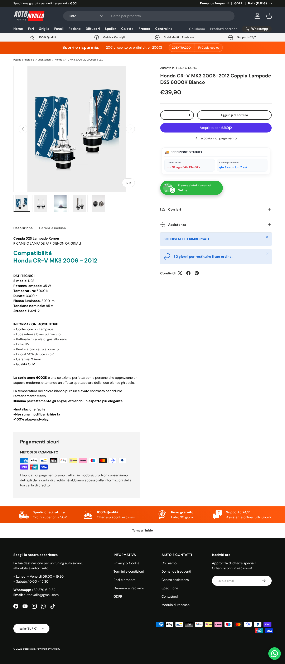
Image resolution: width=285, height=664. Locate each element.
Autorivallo (167, 68)
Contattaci (169, 596)
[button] (269, 15)
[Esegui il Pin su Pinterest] (197, 273)
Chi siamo (197, 29)
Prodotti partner (223, 29)
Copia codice (210, 47)
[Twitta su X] (180, 273)
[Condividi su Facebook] (188, 273)
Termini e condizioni (128, 571)
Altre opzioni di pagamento (216, 138)
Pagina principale (23, 59)
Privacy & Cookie (126, 563)
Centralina (163, 29)
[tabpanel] (76, 329)
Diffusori (93, 29)
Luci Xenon (44, 59)
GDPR (238, 3)
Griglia (44, 29)
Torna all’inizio (142, 530)
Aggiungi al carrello (234, 115)
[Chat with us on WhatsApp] (274, 653)
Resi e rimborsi (124, 580)
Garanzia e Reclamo (128, 588)
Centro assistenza (175, 580)
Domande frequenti (214, 3)
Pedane (74, 29)
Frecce (144, 29)
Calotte (127, 29)
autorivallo (29, 648)
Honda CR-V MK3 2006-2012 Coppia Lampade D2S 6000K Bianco (80, 59)
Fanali (58, 29)
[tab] (23, 228)
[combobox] (149, 16)
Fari (31, 29)
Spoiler (110, 29)
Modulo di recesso (175, 605)
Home (18, 29)
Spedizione (169, 588)
